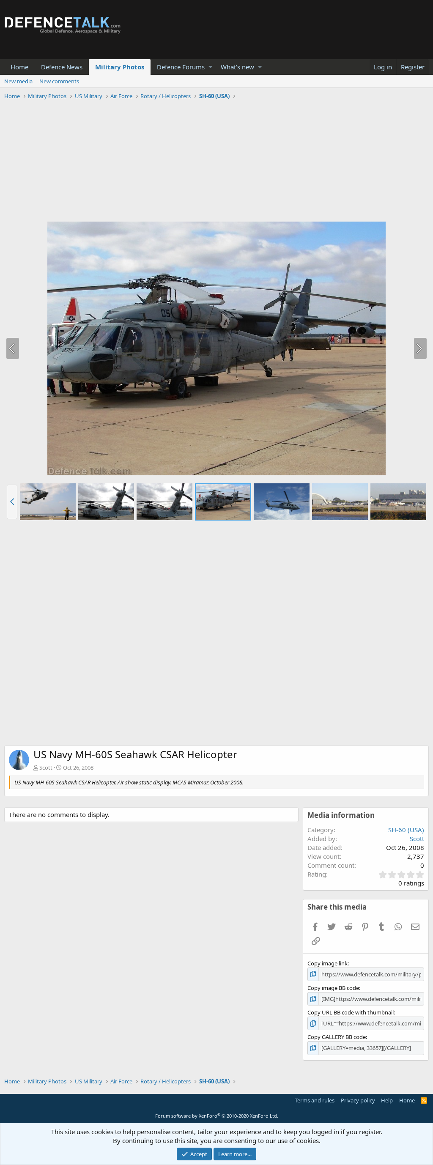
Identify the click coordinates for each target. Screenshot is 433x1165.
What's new (237, 67)
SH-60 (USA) (406, 829)
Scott (45, 767)
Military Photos (119, 67)
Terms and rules (314, 1100)
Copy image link (327, 963)
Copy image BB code (333, 988)
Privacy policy (358, 1100)
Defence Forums (181, 67)
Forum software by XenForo (216, 1116)
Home (19, 67)
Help (387, 1100)
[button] (210, 67)
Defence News (61, 67)
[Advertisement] (216, 162)
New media (18, 81)
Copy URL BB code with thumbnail (350, 1012)
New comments (59, 81)
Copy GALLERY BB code (336, 1037)
